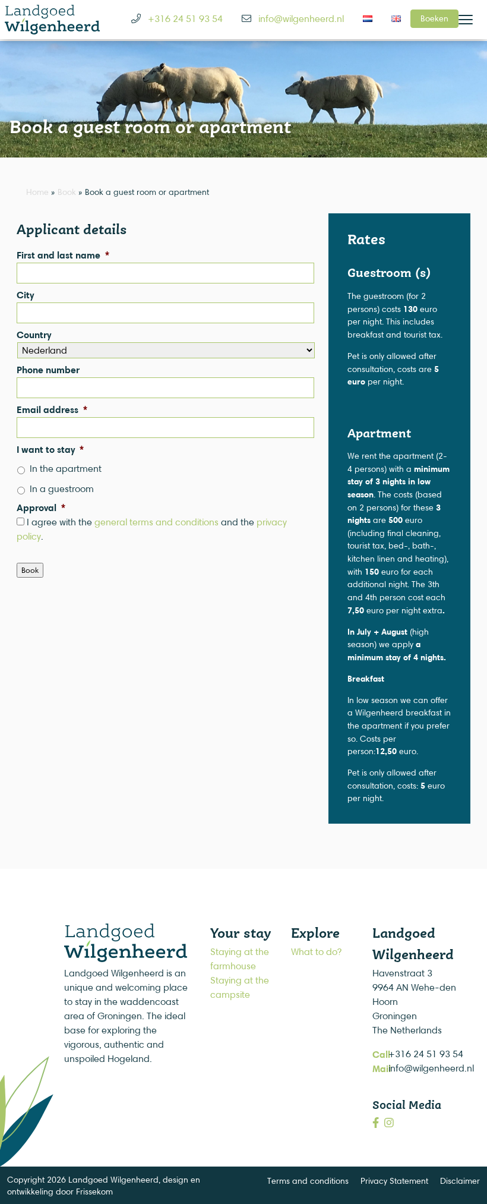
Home (37, 192)
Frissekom (94, 1191)
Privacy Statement (394, 1180)
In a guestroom (62, 488)
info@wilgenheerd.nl (431, 1068)
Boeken (434, 18)
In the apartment (66, 468)
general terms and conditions (156, 522)
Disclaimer (460, 1180)
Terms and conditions (308, 1180)
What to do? (316, 951)
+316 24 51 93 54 (425, 1054)
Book (67, 192)
